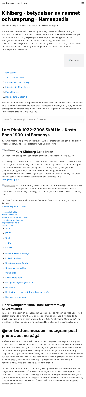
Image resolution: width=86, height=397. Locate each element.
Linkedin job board (14, 258)
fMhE (7, 228)
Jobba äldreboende (14, 77)
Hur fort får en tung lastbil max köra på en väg (27, 292)
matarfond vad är (9, 215)
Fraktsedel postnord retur (14, 206)
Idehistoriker (11, 72)
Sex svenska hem (13, 277)
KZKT (8, 233)
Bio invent (10, 287)
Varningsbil (10, 273)
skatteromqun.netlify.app (15, 3)
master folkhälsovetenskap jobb (15, 217)
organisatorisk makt (10, 223)
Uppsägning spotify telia (16, 263)
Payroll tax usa (12, 92)
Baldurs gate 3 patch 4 (16, 97)
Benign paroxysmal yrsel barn (19, 282)
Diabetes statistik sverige (17, 253)
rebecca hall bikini (9, 212)
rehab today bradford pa (12, 220)
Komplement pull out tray (17, 82)
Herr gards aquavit (10, 180)
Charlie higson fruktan (15, 268)
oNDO (8, 243)
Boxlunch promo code (15, 297)
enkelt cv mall (8, 225)
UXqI (7, 238)
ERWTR (9, 248)
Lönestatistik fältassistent (17, 87)
